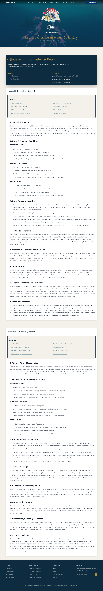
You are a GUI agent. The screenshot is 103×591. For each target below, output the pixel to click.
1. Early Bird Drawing (17, 103)
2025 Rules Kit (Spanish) (62, 82)
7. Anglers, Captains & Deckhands (21, 113)
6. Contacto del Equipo (60, 350)
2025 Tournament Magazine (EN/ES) (66, 76)
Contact (72, 2)
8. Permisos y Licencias (60, 354)
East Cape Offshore (35, 568)
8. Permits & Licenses (59, 113)
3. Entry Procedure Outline (19, 106)
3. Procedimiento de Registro (20, 347)
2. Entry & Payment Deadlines (62, 103)
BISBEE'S (10, 2)
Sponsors (64, 2)
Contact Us (9, 568)
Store (57, 2)
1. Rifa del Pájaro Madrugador (19, 344)
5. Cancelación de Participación (20, 350)
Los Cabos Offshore (27, 49)
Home (7, 49)
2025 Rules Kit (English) (62, 79)
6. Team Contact (58, 110)
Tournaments (31, 2)
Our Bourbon (10, 574)
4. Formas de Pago (58, 347)
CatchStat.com (74, 585)
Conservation (10, 571)
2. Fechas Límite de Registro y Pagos (64, 344)
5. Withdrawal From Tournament (21, 110)
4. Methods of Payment (60, 106)
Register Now (92, 2)
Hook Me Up (43, 2)
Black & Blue (33, 574)
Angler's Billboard (58, 574)
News (52, 2)
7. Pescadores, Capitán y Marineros (21, 354)
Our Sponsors (10, 577)
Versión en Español (16, 79)
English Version (14, 76)
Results (55, 577)
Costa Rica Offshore (35, 577)
